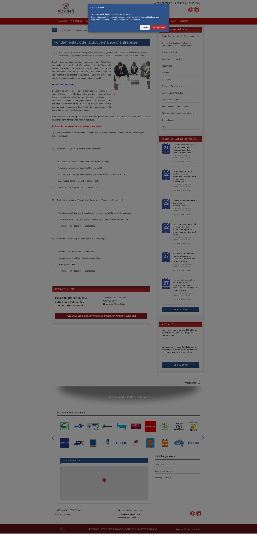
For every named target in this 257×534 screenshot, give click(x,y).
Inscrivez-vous (159, 27)
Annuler (144, 27)
